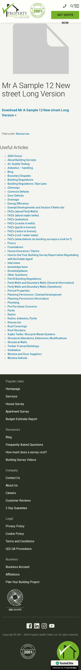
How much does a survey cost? (26, 452)
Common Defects (18, 191)
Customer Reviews (18, 500)
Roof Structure (17, 330)
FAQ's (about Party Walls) (23, 211)
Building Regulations (20, 179)
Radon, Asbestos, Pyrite (22, 318)
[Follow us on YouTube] (51, 626)
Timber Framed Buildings (23, 346)
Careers (11, 493)
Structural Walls (17, 342)
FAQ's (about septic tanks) (23, 215)
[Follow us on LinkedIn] (36, 626)
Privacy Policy (15, 526)
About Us (12, 485)
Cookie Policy (15, 534)
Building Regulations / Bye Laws (27, 183)
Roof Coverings (17, 326)
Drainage (13, 199)
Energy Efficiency (18, 203)
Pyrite (11, 310)
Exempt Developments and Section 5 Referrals (36, 207)
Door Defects (16, 195)
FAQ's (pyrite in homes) (22, 227)
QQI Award (15, 600)
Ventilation (14, 350)
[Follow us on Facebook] (29, 626)
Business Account (17, 567)
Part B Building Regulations (24, 278)
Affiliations (13, 574)
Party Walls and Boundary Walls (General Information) (41, 282)
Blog (10, 171)
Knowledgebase (18, 270)
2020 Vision (15, 156)
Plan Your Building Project (22, 582)
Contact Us (13, 478)
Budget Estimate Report (21, 419)
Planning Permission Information (28, 298)
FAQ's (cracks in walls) (21, 223)
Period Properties (19, 290)
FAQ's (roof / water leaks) (23, 235)
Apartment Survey (17, 411)
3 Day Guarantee (16, 508)
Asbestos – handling (20, 167)
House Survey (15, 404)
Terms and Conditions (20, 541)
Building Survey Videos (21, 460)
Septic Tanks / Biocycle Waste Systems (31, 334)
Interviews (14, 262)
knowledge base (18, 266)
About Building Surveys (22, 159)
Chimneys (14, 187)
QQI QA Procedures (19, 549)
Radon (12, 314)
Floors (12, 243)
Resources (22, 133)
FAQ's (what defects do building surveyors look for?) (40, 239)
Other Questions (18, 274)
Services (11, 396)
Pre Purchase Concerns (22, 306)
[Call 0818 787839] (64, 6)
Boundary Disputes (19, 175)
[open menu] (74, 6)
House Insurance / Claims (23, 251)
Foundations (15, 247)
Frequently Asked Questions (24, 444)
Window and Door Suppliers (25, 354)
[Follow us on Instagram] (44, 626)
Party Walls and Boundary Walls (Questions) (35, 286)
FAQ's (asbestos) (18, 219)
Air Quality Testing (19, 163)
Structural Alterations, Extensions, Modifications (37, 338)
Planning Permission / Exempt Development (34, 294)
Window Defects (17, 358)
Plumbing (13, 302)
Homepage (13, 389)
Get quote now (65, 16)
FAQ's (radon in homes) (22, 231)
